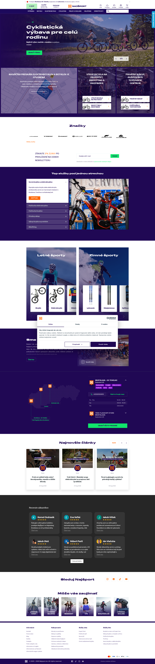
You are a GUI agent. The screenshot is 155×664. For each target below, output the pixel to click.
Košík (127, 7)
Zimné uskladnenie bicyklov (86, 641)
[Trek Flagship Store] (48, 136)
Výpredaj (31, 11)
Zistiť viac (34, 198)
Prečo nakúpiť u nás (31, 644)
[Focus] (106, 136)
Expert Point (82, 631)
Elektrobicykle (50, 11)
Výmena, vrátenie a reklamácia (59, 644)
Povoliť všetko (103, 344)
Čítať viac (31, 360)
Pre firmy (105, 639)
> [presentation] (126, 58)
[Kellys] (77, 136)
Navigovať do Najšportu (39, 91)
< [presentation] (116, 58)
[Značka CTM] (92, 136)
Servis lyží (81, 636)
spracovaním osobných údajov (102, 161)
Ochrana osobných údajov (58, 641)
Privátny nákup (34, 216)
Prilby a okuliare (75, 11)
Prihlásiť (121, 7)
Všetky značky (30, 142)
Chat (100, 7)
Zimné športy (99, 11)
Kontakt (114, 7)
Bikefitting (33, 227)
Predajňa (28, 641)
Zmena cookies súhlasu (108, 661)
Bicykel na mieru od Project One (111, 631)
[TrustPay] (127, 657)
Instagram (107, 579)
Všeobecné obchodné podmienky (60, 649)
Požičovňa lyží (83, 634)
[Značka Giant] (63, 136)
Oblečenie (87, 11)
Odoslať (114, 156)
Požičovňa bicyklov (36, 211)
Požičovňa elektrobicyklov (38, 206)
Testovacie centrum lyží (85, 639)
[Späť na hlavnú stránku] (77, 6)
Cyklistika (62, 11)
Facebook (113, 579)
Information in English (32, 646)
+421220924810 (98, 394)
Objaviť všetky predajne (107, 426)
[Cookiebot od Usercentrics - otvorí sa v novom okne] (108, 318)
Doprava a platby (56, 636)
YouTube (126, 579)
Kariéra (28, 639)
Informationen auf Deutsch (33, 649)
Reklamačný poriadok (57, 646)
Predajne (107, 7)
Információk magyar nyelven (34, 651)
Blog (114, 443)
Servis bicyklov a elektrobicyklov (40, 182)
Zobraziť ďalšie (77, 561)
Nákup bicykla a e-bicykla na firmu (112, 634)
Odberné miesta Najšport (58, 639)
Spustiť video (90, 362)
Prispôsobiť (76, 344)
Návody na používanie (57, 631)
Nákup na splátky (56, 634)
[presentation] (31, 316)
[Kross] (121, 136)
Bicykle (39, 11)
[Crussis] (33, 136)
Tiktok (120, 579)
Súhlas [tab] (50, 324)
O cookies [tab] (104, 324)
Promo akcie (29, 634)
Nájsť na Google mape (117, 394)
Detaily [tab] (77, 324)
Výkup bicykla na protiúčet (38, 222)
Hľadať (108, 11)
